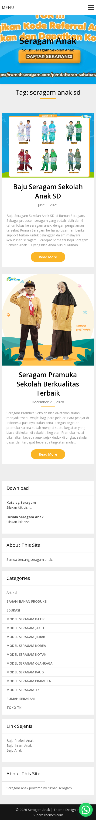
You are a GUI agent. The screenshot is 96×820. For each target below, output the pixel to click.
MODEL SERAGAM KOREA (26, 645)
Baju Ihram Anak (19, 745)
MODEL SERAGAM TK (23, 690)
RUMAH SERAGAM (21, 698)
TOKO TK (14, 707)
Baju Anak (14, 750)
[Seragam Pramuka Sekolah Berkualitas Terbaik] (48, 320)
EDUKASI (13, 610)
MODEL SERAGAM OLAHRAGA (29, 663)
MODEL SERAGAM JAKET (26, 628)
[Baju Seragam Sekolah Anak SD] (48, 145)
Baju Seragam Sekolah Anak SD (48, 191)
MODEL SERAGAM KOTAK (26, 654)
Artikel (12, 592)
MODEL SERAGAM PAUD (25, 672)
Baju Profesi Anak (20, 740)
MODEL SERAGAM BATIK (26, 619)
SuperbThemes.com (48, 815)
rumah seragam (60, 788)
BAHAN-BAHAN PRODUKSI (27, 601)
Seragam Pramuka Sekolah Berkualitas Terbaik (48, 383)
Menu (8, 7)
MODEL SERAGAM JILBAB (26, 637)
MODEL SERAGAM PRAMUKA (29, 681)
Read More (48, 257)
